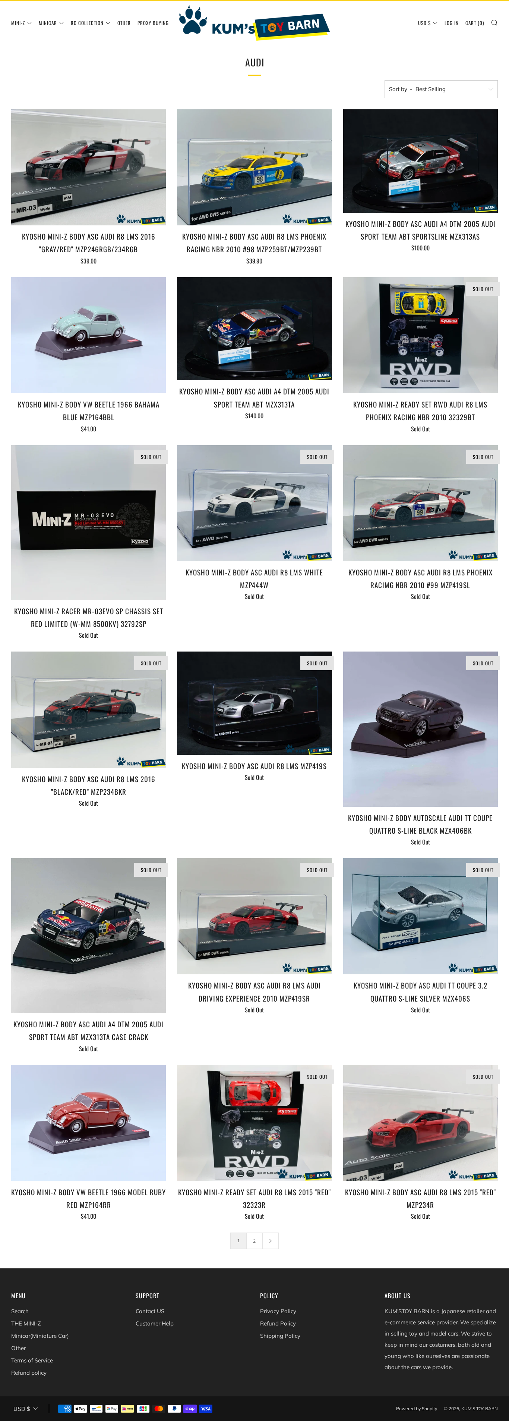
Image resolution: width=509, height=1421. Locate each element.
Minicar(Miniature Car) (40, 1335)
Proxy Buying (153, 22)
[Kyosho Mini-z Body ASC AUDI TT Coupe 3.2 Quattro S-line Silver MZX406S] (420, 916)
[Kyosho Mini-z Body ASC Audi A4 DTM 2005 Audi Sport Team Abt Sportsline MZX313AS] (420, 161)
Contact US (150, 1311)
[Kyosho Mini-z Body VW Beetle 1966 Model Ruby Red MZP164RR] (88, 1123)
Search (20, 1311)
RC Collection (87, 22)
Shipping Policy (280, 1335)
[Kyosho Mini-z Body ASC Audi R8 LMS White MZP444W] (254, 503)
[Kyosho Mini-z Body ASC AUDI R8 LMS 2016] (88, 167)
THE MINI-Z (26, 1323)
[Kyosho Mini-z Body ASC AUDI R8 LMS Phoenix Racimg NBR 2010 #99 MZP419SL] (420, 503)
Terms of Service (32, 1360)
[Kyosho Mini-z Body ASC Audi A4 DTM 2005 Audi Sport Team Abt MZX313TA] (254, 329)
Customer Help (155, 1323)
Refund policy (29, 1372)
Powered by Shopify (416, 1408)
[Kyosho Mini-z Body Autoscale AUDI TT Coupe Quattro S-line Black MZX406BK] (420, 729)
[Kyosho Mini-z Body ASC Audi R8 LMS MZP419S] (254, 703)
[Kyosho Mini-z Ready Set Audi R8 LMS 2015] (254, 1123)
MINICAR (48, 22)
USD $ (424, 22)
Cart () (474, 22)
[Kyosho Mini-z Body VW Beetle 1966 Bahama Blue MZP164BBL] (88, 335)
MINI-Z (18, 22)
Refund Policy (278, 1323)
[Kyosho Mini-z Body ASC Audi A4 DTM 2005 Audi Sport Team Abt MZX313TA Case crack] (88, 935)
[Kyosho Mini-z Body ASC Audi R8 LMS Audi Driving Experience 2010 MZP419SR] (254, 916)
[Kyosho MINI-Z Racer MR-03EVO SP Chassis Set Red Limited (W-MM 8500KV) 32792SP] (88, 522)
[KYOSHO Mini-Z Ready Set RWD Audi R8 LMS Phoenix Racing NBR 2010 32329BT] (420, 335)
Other (124, 22)
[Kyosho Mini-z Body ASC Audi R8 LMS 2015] (420, 1123)
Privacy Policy (278, 1311)
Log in (452, 22)
